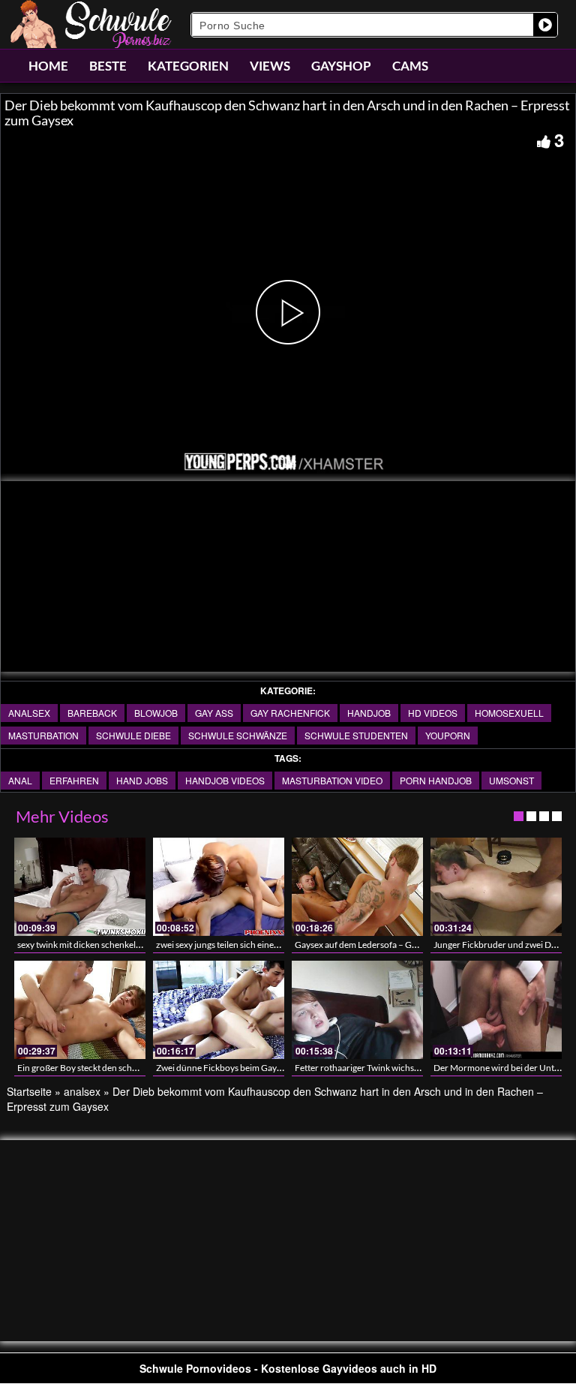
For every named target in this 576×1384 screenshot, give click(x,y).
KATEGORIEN (188, 66)
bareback (92, 712)
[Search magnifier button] (545, 25)
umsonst (511, 780)
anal (20, 780)
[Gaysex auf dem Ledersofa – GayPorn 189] (357, 887)
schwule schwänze (237, 735)
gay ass (214, 712)
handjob (369, 712)
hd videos (433, 712)
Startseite (29, 1091)
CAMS (410, 66)
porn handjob (436, 780)
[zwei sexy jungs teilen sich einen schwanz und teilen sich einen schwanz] (218, 887)
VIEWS (270, 66)
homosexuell (509, 712)
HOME (48, 66)
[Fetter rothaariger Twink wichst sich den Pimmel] (357, 1010)
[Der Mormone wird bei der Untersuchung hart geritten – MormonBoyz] (496, 1010)
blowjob (156, 712)
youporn (447, 735)
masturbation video (332, 780)
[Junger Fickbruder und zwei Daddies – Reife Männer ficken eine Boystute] (496, 887)
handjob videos (225, 780)
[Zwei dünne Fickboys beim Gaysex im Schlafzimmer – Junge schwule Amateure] (218, 1010)
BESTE (108, 66)
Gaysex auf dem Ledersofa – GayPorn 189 (376, 944)
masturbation (43, 735)
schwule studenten (356, 735)
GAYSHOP (341, 66)
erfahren (74, 780)
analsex (29, 712)
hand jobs (142, 780)
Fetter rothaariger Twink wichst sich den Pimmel (388, 1067)
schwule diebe (133, 735)
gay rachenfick (290, 712)
